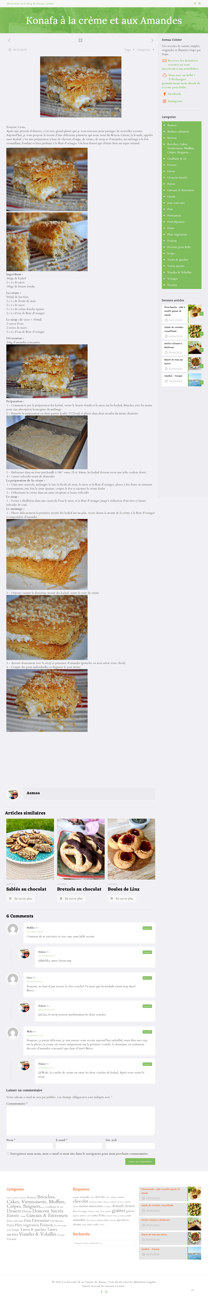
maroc (83, 1215)
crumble (127, 1202)
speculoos (123, 1220)
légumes (76, 1215)
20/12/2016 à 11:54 (35, 981)
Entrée (171, 184)
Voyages (172, 279)
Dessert (171, 165)
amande (76, 1197)
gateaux (108, 1211)
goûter (118, 1210)
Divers (171, 171)
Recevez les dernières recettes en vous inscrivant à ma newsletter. (180, 65)
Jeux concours (176, 203)
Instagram (175, 101)
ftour (102, 1211)
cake (107, 1197)
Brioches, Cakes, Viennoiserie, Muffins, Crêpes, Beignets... (36, 1202)
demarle (118, 1206)
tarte (89, 1224)
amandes (85, 1197)
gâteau (130, 1211)
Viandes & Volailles (179, 272)
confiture (113, 1202)
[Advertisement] (30, 764)
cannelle (113, 1197)
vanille (96, 1224)
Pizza (170, 228)
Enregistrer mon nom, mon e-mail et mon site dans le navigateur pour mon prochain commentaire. (79, 1154)
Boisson (172, 138)
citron (106, 1201)
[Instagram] (199, 3)
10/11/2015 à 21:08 (46, 956)
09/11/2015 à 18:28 (35, 931)
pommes (121, 1215)
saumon (93, 1220)
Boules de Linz (124, 889)
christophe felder (95, 1202)
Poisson (172, 241)
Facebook (174, 94)
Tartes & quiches (177, 260)
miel (89, 1215)
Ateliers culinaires (178, 132)
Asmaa (33, 793)
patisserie (109, 1215)
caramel (120, 1197)
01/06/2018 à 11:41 (46, 1067)
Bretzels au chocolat (79, 889)
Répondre (147, 928)
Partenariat (174, 215)
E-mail (61, 1140)
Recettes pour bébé (179, 247)
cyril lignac (107, 1206)
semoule (113, 1220)
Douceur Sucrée (177, 178)
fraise (98, 1211)
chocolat (80, 1201)
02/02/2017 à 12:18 (46, 1010)
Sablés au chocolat (26, 889)
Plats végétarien (177, 234)
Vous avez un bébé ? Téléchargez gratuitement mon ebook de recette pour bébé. (181, 81)
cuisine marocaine (91, 1206)
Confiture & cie (177, 159)
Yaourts (172, 285)
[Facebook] (195, 3)
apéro (93, 1197)
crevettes (120, 1202)
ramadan (79, 1220)
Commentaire (16, 1104)
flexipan (91, 1211)
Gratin (171, 197)
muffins (94, 1215)
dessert (130, 1206)
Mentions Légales (145, 1282)
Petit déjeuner (176, 222)
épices (101, 1224)
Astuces (171, 125)
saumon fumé (103, 1220)
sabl (87, 1220)
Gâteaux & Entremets (180, 190)
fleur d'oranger (80, 1211)
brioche (100, 1197)
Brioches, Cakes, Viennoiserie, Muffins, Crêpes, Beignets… (181, 148)
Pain (170, 209)
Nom (10, 1140)
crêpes (75, 1206)
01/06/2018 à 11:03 (35, 1035)
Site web (111, 1140)
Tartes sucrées (175, 266)
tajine (84, 1224)
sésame (77, 1224)
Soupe (171, 253)
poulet (128, 1215)
